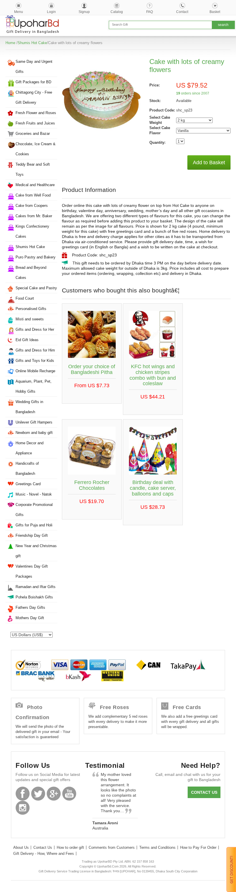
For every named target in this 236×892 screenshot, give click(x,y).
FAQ (149, 12)
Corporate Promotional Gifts (34, 509)
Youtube (69, 794)
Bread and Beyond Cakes (31, 272)
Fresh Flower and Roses (36, 113)
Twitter (38, 794)
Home (10, 43)
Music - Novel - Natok (34, 494)
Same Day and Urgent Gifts (34, 66)
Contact (182, 12)
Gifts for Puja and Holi (34, 525)
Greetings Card (28, 484)
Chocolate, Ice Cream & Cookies (36, 149)
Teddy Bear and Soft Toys (33, 169)
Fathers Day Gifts (30, 607)
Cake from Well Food (33, 195)
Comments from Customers (112, 847)
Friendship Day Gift (32, 535)
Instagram (23, 808)
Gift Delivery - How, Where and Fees (43, 853)
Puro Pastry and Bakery (36, 257)
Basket (215, 12)
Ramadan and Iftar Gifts (36, 587)
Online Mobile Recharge (35, 371)
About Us (21, 847)
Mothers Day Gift (30, 618)
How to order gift (70, 847)
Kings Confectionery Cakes (32, 231)
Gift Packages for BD (33, 82)
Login (51, 12)
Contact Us (42, 847)
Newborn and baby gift (34, 432)
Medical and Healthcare (35, 185)
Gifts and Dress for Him (35, 350)
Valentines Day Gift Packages (32, 571)
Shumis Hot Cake (32, 43)
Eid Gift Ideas (27, 340)
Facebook (23, 794)
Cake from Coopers (32, 205)
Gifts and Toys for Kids (35, 360)
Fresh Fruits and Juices (35, 123)
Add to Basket (209, 162)
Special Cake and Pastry (36, 288)
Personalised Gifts (31, 309)
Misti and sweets (30, 319)
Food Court (25, 298)
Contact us (204, 792)
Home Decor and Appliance (29, 448)
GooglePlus (54, 794)
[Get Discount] (231, 869)
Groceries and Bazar (33, 133)
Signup (84, 12)
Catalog (117, 12)
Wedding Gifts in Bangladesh (29, 407)
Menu (18, 12)
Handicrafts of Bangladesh (27, 468)
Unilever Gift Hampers (34, 422)
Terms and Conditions (157, 847)
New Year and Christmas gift (36, 551)
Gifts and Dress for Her (35, 329)
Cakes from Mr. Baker (34, 216)
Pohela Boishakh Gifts (34, 597)
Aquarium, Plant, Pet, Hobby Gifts (34, 386)
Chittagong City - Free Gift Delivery (34, 97)
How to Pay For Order (198, 847)
